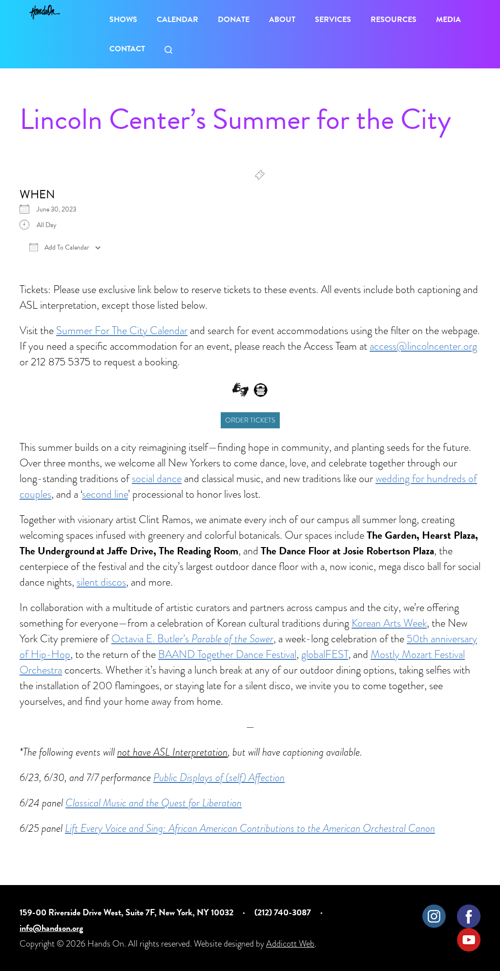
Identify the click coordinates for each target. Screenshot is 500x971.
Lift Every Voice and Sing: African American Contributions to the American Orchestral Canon (250, 828)
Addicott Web (290, 943)
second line (105, 494)
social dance (157, 478)
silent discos (101, 582)
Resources (394, 19)
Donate (234, 19)
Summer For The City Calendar (122, 330)
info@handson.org (51, 927)
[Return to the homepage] (44, 12)
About (282, 19)
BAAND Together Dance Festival (227, 654)
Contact (127, 49)
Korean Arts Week (389, 623)
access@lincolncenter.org (423, 346)
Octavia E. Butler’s (192, 638)
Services (333, 19)
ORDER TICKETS (250, 420)
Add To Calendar (66, 248)
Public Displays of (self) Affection (219, 777)
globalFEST (324, 654)
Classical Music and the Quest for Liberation (153, 803)
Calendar (177, 19)
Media (448, 19)
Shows (123, 19)
